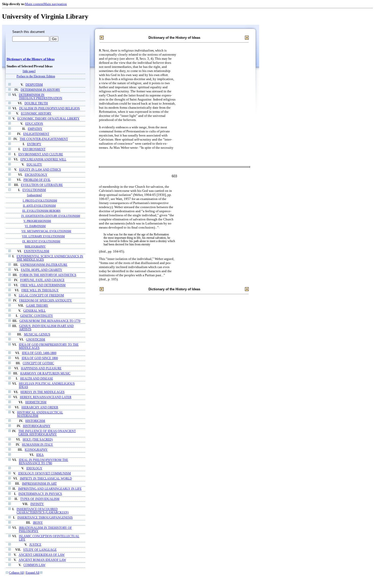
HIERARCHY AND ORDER (39, 407)
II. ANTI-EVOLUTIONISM (39, 205)
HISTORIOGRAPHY (37, 426)
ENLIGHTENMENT (36, 134)
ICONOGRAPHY (36, 449)
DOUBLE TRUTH (36, 103)
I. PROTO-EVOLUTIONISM (40, 200)
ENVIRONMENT (34, 149)
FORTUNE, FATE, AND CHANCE (42, 280)
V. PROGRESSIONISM (37, 220)
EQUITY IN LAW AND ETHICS (40, 169)
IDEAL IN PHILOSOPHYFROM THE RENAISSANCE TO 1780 (43, 461)
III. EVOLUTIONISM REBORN (41, 210)
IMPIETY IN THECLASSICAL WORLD (46, 478)
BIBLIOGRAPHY (35, 246)
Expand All (32, 572)
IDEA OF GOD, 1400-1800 (39, 353)
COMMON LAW (34, 565)
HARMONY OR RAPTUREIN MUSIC (45, 373)
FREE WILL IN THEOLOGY (40, 290)
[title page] (29, 71)
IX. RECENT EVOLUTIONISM (41, 241)
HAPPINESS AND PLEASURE (41, 368)
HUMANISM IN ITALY (37, 444)
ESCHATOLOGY (36, 175)
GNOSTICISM (35, 339)
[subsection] (34, 195)
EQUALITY (34, 164)
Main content (34, 4)
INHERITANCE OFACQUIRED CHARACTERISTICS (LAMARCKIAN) (43, 511)
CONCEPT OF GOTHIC (38, 363)
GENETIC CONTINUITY (36, 316)
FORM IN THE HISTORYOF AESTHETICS (48, 275)
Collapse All (16, 572)
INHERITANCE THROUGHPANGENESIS (45, 517)
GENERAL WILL (34, 310)
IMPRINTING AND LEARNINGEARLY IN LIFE (50, 489)
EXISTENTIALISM (36, 251)
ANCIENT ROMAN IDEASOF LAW (42, 560)
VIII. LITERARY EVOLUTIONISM (43, 236)
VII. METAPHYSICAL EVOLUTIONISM (46, 231)
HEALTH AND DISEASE (36, 378)
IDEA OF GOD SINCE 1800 (40, 358)
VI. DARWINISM (35, 226)
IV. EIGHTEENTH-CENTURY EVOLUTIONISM (50, 215)
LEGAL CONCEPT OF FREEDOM (41, 295)
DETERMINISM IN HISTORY (40, 90)
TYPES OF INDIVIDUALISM (39, 499)
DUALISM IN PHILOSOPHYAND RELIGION (49, 108)
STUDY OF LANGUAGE (40, 549)
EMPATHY (35, 129)
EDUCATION (34, 124)
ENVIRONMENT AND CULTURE (40, 154)
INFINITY (37, 504)
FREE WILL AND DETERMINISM (43, 285)
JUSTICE (35, 544)
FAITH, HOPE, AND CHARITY (41, 270)
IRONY (38, 522)
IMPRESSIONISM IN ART (39, 483)
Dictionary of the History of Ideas (31, 59)
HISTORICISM (35, 421)
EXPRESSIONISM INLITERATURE (43, 265)
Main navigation (55, 4)
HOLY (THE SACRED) (38, 439)
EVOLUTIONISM (34, 190)
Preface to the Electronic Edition (36, 76)
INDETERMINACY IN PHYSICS (40, 494)
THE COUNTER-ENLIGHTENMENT (44, 139)
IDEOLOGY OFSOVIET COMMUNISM (44, 473)
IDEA (40, 455)
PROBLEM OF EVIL (37, 180)
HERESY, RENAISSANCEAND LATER (45, 397)
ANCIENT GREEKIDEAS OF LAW (42, 555)
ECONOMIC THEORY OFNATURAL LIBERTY (48, 118)
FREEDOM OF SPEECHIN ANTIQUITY (45, 300)
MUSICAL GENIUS (37, 334)
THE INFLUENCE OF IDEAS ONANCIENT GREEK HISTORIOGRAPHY (47, 433)
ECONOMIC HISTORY (36, 113)
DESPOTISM (34, 84)
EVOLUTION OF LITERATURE (42, 185)
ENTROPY (34, 144)
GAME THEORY (37, 305)
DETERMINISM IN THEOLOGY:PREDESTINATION (40, 96)
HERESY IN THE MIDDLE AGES (42, 392)
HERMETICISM (35, 402)
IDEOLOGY (34, 468)
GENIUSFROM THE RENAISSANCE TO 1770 (49, 321)
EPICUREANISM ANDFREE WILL (43, 159)
